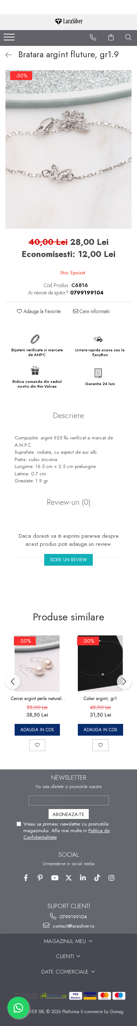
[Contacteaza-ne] (93, 37)
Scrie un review (68, 559)
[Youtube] (54, 877)
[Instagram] (111, 877)
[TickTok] (97, 877)
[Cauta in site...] (128, 37)
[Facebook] (25, 877)
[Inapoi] (5, 55)
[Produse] (10, 39)
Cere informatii (94, 311)
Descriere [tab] (68, 415)
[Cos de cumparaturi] (111, 37)
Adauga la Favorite (41, 311)
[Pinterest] (40, 877)
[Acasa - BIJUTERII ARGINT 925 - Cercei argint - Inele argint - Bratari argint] (68, 22)
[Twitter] (68, 877)
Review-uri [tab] (69, 502)
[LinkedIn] (82, 877)
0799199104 (72, 916)
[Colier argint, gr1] (100, 663)
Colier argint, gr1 (100, 698)
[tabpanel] (68, 149)
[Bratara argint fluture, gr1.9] (68, 149)
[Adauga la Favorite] (37, 745)
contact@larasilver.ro (72, 925)
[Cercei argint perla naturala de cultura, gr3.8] (37, 663)
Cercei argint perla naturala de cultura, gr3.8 (37, 698)
